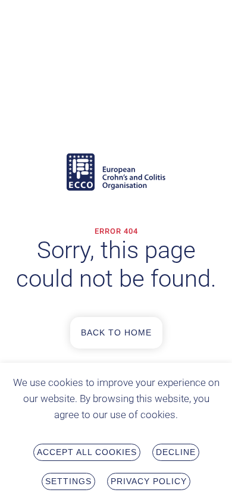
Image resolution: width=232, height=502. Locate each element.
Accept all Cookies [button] (87, 452)
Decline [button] (176, 452)
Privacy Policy (149, 481)
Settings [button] (68, 481)
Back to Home (116, 332)
